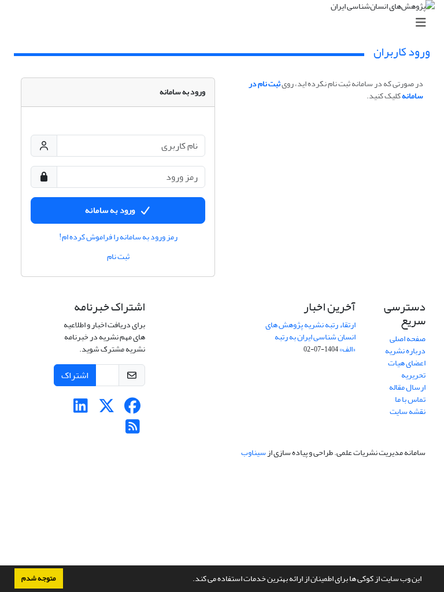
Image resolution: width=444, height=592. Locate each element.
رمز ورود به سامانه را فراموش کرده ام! (118, 237)
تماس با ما (410, 399)
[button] (189, 580)
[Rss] (132, 430)
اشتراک (74, 375)
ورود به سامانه (110, 210)
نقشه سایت (408, 411)
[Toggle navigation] (225, 22)
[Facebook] (132, 409)
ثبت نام (118, 256)
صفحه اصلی (408, 338)
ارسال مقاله (407, 387)
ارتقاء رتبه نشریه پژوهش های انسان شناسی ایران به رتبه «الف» (310, 337)
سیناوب (253, 452)
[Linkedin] (80, 409)
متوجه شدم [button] (38, 578)
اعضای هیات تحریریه (407, 369)
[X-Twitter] (106, 409)
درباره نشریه (405, 350)
